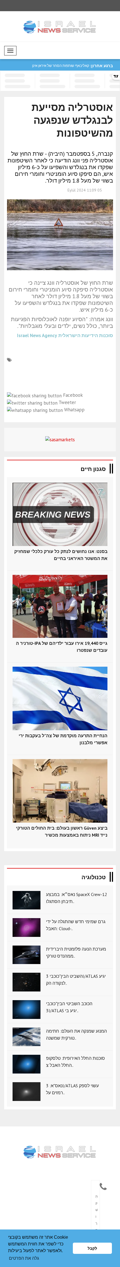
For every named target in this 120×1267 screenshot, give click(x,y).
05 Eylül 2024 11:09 (85, 190)
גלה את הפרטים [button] (24, 1258)
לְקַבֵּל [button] (92, 1248)
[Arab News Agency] (60, 1152)
